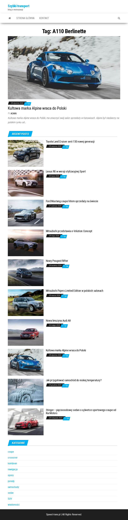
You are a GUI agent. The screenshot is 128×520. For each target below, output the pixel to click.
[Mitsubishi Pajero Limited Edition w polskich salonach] (26, 302)
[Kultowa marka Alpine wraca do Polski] (64, 67)
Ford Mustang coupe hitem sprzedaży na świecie (72, 201)
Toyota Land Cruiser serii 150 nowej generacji (70, 141)
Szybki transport (18, 6)
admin (14, 113)
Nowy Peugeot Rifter (57, 260)
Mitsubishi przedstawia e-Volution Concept (69, 231)
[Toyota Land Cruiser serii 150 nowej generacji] (26, 153)
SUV (10, 498)
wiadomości (14, 504)
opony (11, 475)
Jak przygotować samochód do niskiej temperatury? (74, 380)
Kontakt (44, 18)
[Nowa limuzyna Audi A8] (26, 332)
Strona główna (25, 18)
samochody (13, 487)
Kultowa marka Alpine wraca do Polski (37, 108)
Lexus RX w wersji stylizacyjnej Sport (66, 171)
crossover (13, 457)
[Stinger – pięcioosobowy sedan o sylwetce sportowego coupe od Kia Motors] (26, 421)
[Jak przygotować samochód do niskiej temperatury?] (26, 391)
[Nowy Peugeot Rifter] (26, 272)
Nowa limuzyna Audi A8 (58, 320)
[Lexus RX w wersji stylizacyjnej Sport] (26, 183)
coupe (11, 451)
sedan (11, 492)
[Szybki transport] (9, 18)
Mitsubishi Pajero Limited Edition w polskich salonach (74, 290)
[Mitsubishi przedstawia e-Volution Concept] (26, 242)
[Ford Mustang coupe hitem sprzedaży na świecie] (26, 212)
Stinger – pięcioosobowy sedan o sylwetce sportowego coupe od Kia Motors (81, 411)
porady (11, 481)
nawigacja (12, 469)
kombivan (12, 463)
